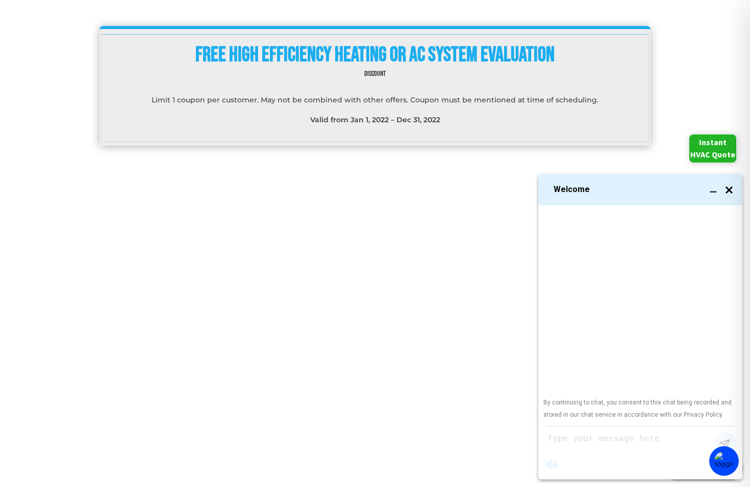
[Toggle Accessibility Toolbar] (724, 461)
